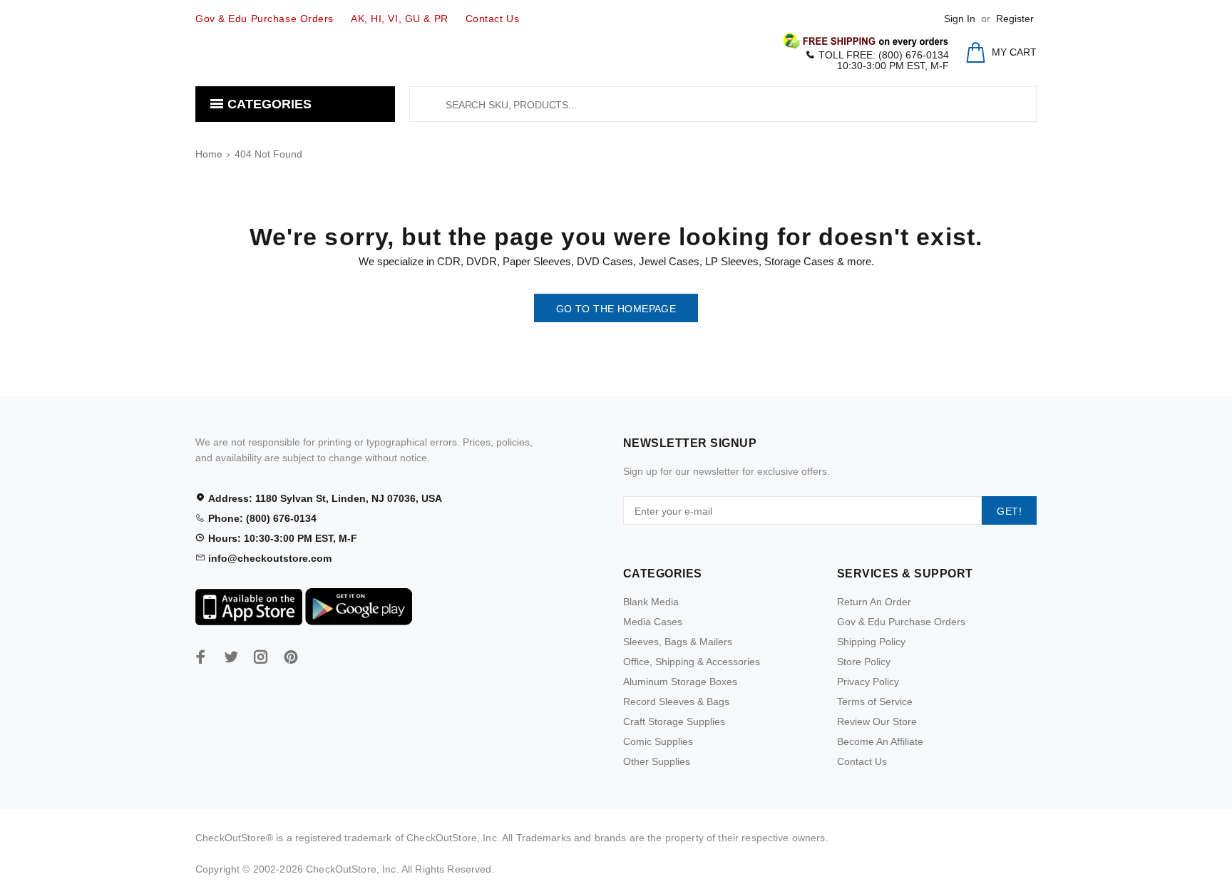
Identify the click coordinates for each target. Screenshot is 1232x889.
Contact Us (862, 761)
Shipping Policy (871, 641)
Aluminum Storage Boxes (680, 681)
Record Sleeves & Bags (676, 701)
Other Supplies (656, 761)
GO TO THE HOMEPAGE (616, 308)
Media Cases (652, 621)
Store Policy (863, 661)
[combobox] (723, 104)
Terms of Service (875, 701)
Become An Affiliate (880, 741)
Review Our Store (877, 721)
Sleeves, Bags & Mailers (677, 641)
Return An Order (874, 601)
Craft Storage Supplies (674, 721)
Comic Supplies (658, 741)
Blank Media (651, 601)
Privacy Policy (868, 681)
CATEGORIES (268, 104)
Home (208, 154)
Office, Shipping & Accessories (691, 661)
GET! (1009, 511)
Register (1015, 18)
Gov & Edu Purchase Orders (901, 621)
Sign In (959, 18)
